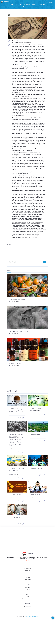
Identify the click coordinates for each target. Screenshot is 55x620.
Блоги (21, 6)
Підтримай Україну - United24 (27, 598)
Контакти (27, 594)
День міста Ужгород (15, 494)
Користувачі (27, 587)
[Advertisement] (27, 380)
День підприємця (35, 494)
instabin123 (13, 14)
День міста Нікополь (36, 468)
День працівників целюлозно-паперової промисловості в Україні (16, 410)
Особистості (27, 575)
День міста (27, 577)
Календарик (32, 410)
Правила (26, 616)
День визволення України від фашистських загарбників (16, 470)
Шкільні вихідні (27, 572)
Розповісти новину (27, 606)
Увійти (50, 2)
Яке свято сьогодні (27, 568)
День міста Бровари (36, 434)
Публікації (27, 589)
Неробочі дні (27, 570)
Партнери (27, 596)
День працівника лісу (36, 408)
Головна (16, 6)
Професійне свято (27, 579)
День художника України (16, 517)
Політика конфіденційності (33, 616)
